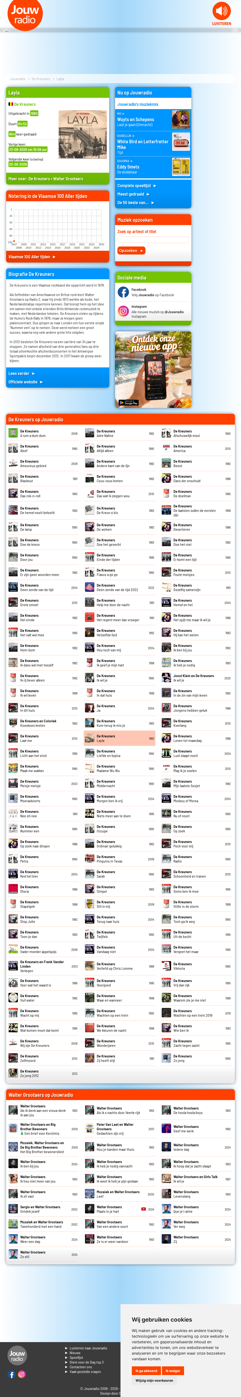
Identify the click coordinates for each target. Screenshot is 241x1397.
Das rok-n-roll (30, 493)
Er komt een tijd (185, 557)
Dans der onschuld (187, 478)
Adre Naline (106, 433)
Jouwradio (17, 78)
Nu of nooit (182, 813)
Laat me (29, 738)
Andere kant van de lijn (113, 463)
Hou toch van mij (109, 647)
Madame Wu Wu (108, 768)
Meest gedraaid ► (133, 194)
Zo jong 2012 (29, 1073)
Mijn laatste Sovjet (186, 783)
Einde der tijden (108, 557)
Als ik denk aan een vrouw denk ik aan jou (43, 1110)
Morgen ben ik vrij (110, 798)
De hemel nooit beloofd (37, 510)
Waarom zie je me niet (189, 997)
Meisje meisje (30, 783)
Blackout (29, 478)
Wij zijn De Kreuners (34, 1043)
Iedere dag (186, 1146)
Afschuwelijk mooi (186, 433)
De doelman (182, 493)
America (182, 448)
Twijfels (106, 934)
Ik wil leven (29, 692)
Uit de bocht (182, 934)
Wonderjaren (106, 1043)
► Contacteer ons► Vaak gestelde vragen (82, 1369)
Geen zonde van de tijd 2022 (117, 587)
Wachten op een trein (112, 1012)
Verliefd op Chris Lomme (115, 965)
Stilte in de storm (186, 904)
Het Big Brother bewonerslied (42, 1147)
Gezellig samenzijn (187, 587)
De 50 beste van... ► (136, 202)
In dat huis (106, 692)
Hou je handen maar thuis (115, 1146)
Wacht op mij (29, 1012)
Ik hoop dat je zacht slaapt (192, 1163)
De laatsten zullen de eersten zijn (194, 510)
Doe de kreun (30, 542)
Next (235, 30)
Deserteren (182, 526)
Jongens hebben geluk (190, 707)
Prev (6, 30)
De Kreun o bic (107, 510)
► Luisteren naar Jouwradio (85, 1348)
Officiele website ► (26, 381)
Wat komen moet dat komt (39, 1027)
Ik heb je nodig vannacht (115, 1163)
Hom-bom (29, 647)
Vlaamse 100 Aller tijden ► (32, 256)
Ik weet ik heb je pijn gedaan (117, 1178)
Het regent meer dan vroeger (118, 617)
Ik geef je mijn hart (110, 662)
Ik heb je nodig (184, 662)
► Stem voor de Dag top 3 (84, 1362)
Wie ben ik (182, 1027)
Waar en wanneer (109, 997)
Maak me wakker (32, 768)
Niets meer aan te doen (114, 813)
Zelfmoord (29, 1058)
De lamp (29, 526)
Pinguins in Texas (109, 858)
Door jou (29, 557)
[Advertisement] (216, 157)
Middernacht (106, 783)
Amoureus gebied (33, 463)
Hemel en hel (183, 602)
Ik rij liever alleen (32, 677)
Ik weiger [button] (173, 1371)
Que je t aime (186, 1208)
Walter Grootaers (68, 178)
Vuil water (29, 997)
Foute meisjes (183, 572)
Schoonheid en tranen (189, 873)
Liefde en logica (108, 753)
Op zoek (182, 828)
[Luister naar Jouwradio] (221, 23)
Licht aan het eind (33, 753)
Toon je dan (29, 934)
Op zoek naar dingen (35, 843)
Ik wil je (106, 677)
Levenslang (186, 1193)
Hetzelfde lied (107, 632)
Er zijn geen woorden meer (39, 572)
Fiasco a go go (107, 572)
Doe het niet (182, 542)
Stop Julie (29, 919)
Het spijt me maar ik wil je (192, 617)
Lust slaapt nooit (185, 753)
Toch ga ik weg (184, 919)
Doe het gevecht (109, 542)
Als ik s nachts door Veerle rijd (118, 1110)
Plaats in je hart (109, 1208)
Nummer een (29, 828)
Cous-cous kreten (110, 478)
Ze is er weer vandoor (112, 1239)
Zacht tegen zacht (186, 1043)
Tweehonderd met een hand (41, 1224)
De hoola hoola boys (188, 1110)
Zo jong (182, 1058)
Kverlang (182, 723)
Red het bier (29, 873)
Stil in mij (106, 904)
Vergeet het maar (186, 949)
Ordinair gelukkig (109, 843)
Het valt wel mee (32, 632)
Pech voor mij (183, 843)
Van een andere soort (112, 1224)
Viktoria (182, 965)
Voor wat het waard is (35, 982)
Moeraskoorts (30, 798)
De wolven (106, 526)
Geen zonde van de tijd (36, 587)
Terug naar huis (108, 919)
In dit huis (29, 707)
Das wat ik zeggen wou (113, 493)
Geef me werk (186, 1128)
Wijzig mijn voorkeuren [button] (154, 1380)
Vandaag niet (106, 949)
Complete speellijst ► (137, 185)
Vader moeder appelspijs (38, 949)
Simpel (106, 888)
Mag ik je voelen (185, 768)
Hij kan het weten (186, 632)
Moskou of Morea (185, 798)
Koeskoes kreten (38, 723)
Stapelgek (29, 904)
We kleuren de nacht (111, 1027)
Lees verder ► (22, 373)
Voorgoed (106, 982)
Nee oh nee (29, 813)
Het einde (29, 617)
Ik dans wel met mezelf (36, 662)
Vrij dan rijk (182, 982)
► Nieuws (72, 1352)
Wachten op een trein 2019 (192, 1012)
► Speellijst (73, 1357)
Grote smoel (29, 602)
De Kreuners (41, 78)
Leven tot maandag (187, 738)
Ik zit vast (32, 1193)
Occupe (106, 828)
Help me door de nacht (113, 602)
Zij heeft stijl (106, 1058)
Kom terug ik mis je (111, 723)
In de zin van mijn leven (190, 692)
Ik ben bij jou (182, 647)
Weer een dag (32, 1239)
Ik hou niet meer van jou (38, 1178)
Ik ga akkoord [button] (146, 1371)
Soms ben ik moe (186, 888)
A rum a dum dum (33, 433)
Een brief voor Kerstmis (39, 1128)
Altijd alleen (106, 448)
